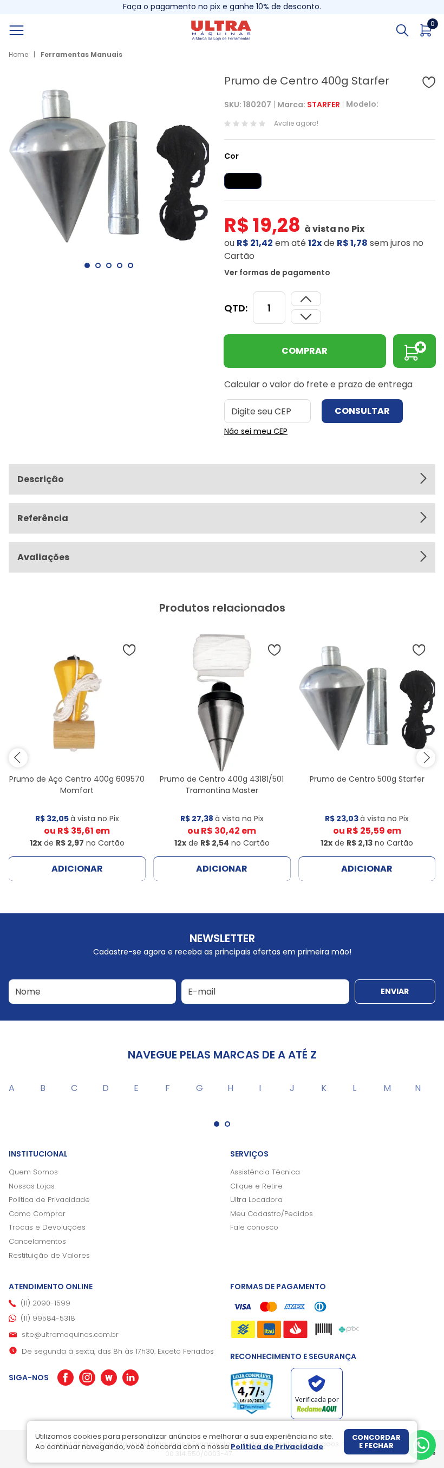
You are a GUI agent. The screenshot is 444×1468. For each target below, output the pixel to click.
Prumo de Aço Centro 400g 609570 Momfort (77, 785)
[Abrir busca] (402, 30)
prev (18, 757)
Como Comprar (37, 1214)
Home (18, 54)
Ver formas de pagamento (277, 272)
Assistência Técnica (265, 1172)
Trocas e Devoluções (47, 1227)
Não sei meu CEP (256, 431)
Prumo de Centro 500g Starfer (367, 779)
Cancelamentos (37, 1241)
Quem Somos (33, 1172)
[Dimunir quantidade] (306, 298)
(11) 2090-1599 (45, 1303)
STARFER (323, 104)
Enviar (395, 991)
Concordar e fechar (376, 1441)
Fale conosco (254, 1227)
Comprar (305, 351)
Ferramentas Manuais (81, 54)
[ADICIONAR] (414, 351)
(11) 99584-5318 (48, 1318)
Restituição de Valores (49, 1255)
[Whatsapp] (421, 1445)
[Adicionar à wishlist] (428, 82)
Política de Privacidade (49, 1199)
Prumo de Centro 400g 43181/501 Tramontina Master (222, 785)
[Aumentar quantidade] (306, 316)
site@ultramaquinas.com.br (70, 1334)
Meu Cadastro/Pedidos (271, 1214)
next (425, 757)
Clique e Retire (256, 1186)
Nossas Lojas (32, 1186)
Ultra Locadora (256, 1199)
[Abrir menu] (29, 30)
